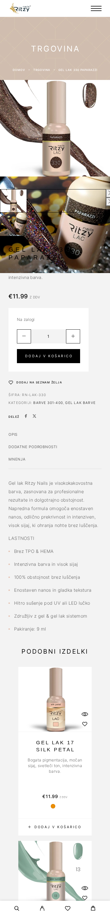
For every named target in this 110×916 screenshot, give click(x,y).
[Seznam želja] (68, 909)
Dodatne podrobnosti (32, 446)
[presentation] (55, 765)
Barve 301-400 (48, 403)
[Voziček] (93, 909)
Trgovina (41, 70)
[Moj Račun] (42, 909)
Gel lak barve (80, 403)
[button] (55, 827)
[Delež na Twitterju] (34, 416)
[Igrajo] (13, 201)
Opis (12, 434)
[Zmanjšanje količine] (24, 336)
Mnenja (17, 459)
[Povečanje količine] (73, 336)
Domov (19, 70)
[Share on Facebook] (26, 416)
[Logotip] (20, 8)
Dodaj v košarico (49, 356)
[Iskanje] (17, 909)
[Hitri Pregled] (85, 714)
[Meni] (96, 8)
